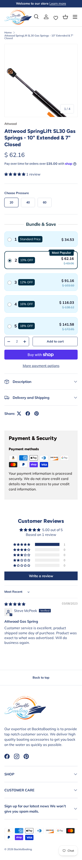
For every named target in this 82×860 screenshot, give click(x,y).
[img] (14, 604)
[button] (65, 17)
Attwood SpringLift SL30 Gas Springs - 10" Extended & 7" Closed (38, 37)
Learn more (57, 3)
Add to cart (55, 341)
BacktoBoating (23, 849)
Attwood (10, 124)
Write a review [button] (41, 576)
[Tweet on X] (19, 413)
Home (8, 32)
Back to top (41, 677)
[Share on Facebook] (27, 413)
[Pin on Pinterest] (36, 413)
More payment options (41, 365)
